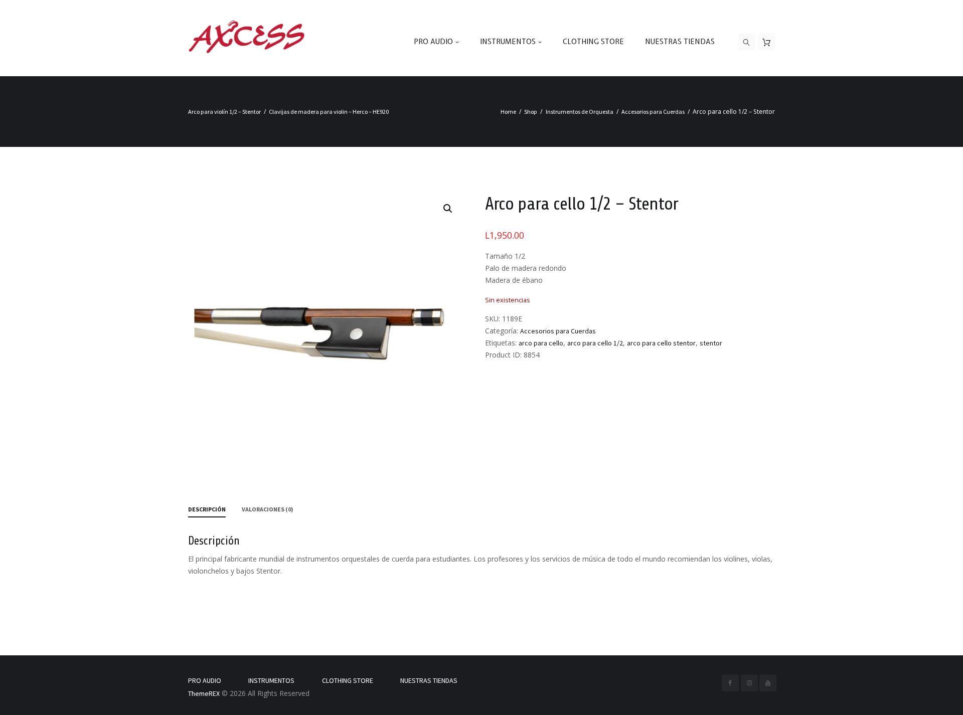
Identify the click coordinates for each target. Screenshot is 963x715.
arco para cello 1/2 (595, 342)
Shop (530, 111)
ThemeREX (204, 693)
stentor (711, 342)
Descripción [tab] (207, 509)
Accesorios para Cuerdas (653, 111)
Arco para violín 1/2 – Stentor (224, 111)
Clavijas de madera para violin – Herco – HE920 (329, 111)
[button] (448, 209)
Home (508, 111)
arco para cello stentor (661, 342)
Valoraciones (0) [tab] (267, 509)
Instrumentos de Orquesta (579, 111)
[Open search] (746, 42)
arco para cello (541, 342)
